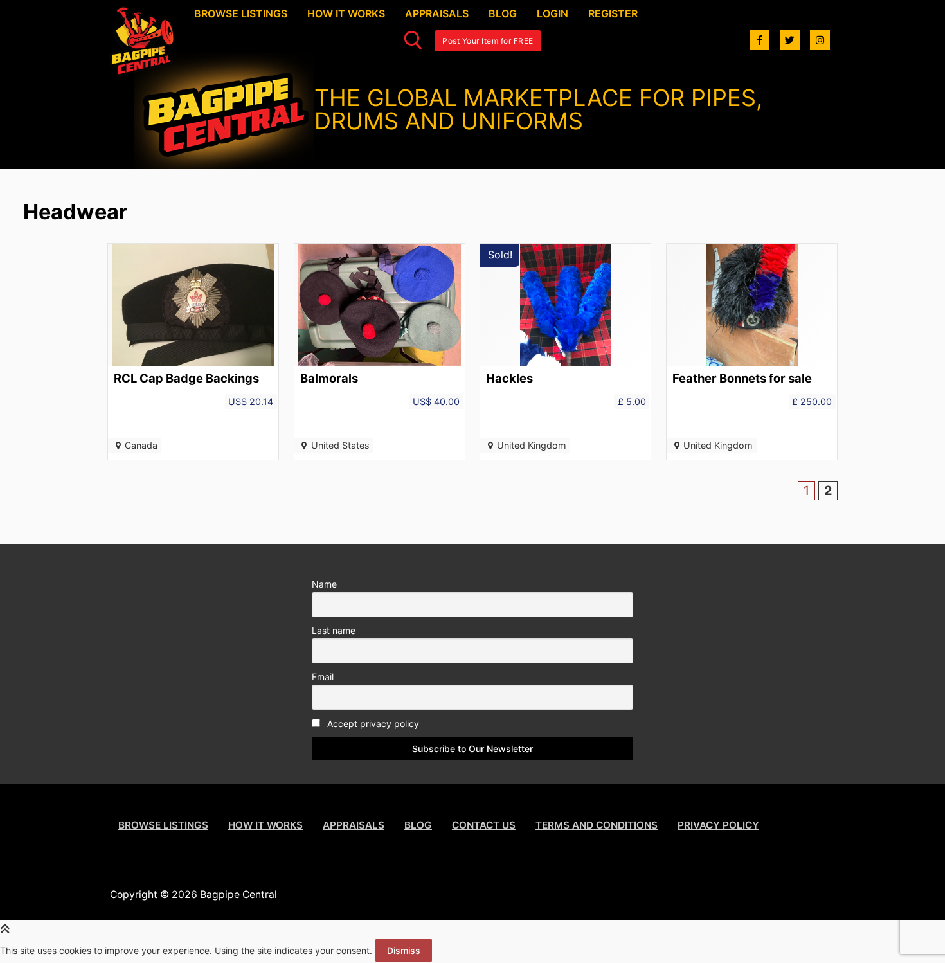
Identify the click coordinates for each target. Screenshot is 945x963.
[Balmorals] (379, 352)
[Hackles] (565, 352)
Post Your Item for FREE (488, 41)
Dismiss (403, 950)
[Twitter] (790, 40)
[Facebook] (760, 40)
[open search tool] (413, 40)
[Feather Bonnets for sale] (752, 352)
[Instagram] (820, 40)
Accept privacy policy (373, 723)
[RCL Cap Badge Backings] (193, 352)
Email (323, 676)
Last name (334, 630)
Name (324, 584)
